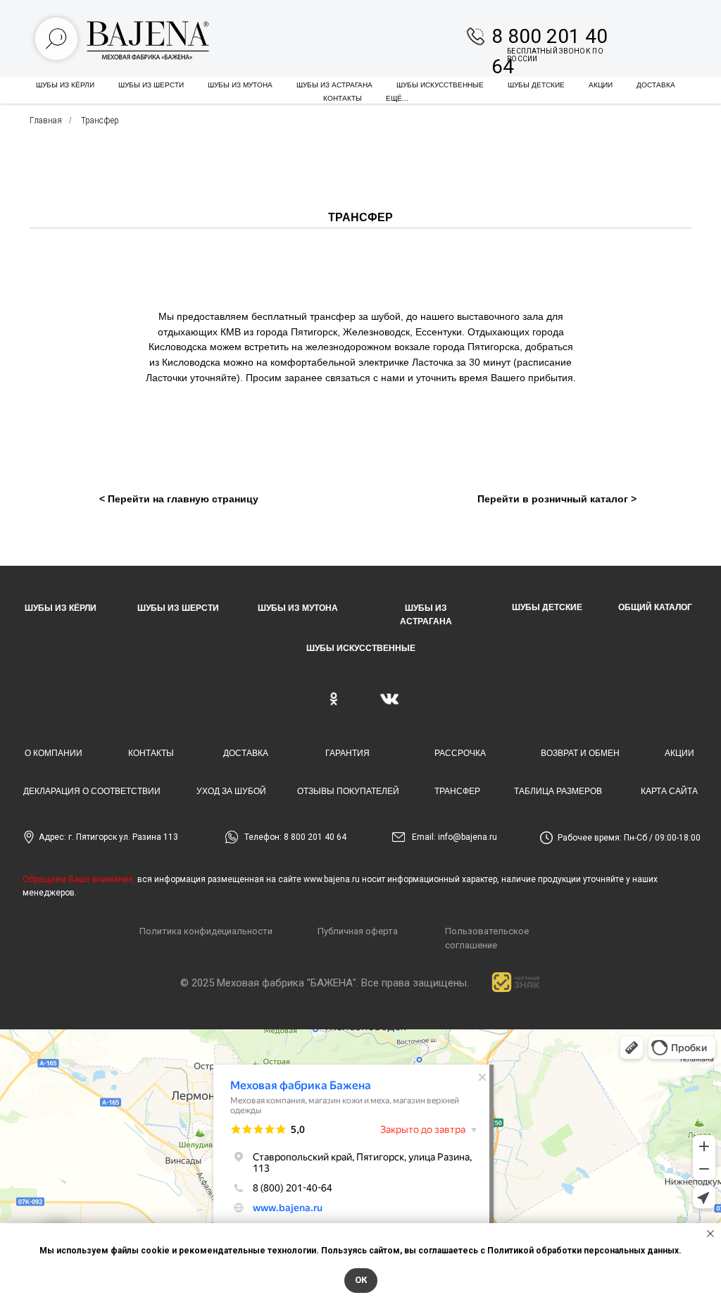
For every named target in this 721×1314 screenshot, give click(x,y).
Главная (46, 120)
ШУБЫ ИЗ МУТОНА (298, 608)
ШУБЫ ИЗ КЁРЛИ (60, 608)
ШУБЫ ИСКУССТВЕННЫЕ (360, 648)
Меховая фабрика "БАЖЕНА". (287, 983)
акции (601, 85)
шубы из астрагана (334, 85)
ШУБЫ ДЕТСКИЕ (547, 607)
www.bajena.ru (331, 879)
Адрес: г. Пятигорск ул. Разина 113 (108, 837)
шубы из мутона (240, 85)
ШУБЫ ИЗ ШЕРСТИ (178, 608)
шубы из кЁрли (65, 85)
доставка (656, 85)
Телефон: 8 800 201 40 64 (295, 837)
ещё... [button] (397, 98)
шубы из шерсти (151, 85)
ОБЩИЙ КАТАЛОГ (655, 607)
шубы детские (536, 85)
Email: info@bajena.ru (454, 837)
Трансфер (100, 120)
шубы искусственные (440, 85)
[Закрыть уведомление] (710, 1234)
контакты (342, 98)
